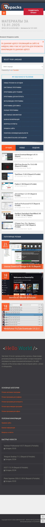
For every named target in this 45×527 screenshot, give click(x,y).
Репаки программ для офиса (11, 411)
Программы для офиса (12, 106)
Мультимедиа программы (13, 101)
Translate (16, 70)
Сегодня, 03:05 (20, 207)
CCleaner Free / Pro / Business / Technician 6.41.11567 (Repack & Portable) (25, 225)
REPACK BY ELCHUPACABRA (10, 28)
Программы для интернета (14, 97)
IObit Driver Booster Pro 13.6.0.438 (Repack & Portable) (26, 165)
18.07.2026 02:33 (21, 186)
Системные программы (12, 87)
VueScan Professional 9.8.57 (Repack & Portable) (27, 204)
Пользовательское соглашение (15, 138)
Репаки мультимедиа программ (12, 407)
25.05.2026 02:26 (21, 198)
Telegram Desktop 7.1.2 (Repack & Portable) (19, 457)
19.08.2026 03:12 (21, 217)
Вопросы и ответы (10, 124)
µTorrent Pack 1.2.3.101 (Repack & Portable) (26, 195)
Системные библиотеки (13, 115)
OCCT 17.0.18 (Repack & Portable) (16, 468)
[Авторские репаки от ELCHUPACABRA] (11, 6)
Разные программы (11, 110)
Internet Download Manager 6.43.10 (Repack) (26, 155)
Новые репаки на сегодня (13, 83)
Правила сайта (9, 128)
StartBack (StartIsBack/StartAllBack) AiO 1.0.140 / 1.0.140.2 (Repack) (28, 214)
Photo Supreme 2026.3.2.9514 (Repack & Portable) (22, 478)
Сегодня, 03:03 (10, 481)
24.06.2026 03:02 (21, 229)
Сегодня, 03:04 (10, 459)
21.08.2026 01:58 (21, 158)
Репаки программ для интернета (12, 402)
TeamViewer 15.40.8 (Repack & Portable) (28, 174)
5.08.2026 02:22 (21, 168)
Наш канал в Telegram (23, 77)
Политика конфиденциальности (16, 133)
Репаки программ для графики (11, 397)
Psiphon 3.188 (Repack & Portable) (26, 184)
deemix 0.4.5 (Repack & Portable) (22, 297)
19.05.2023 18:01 (21, 176)
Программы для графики (13, 92)
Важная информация (11, 119)
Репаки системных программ (11, 392)
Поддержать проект (33, 11)
